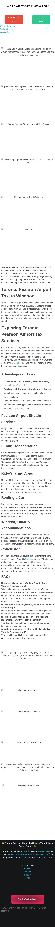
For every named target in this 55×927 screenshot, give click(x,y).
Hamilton (27, 869)
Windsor (29, 559)
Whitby (27, 872)
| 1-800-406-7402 (39, 6)
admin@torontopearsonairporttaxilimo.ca (28, 854)
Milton (27, 878)
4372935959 (44, 851)
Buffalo (27, 875)
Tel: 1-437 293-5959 (20, 6)
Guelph (17, 363)
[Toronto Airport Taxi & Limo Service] (10, 31)
